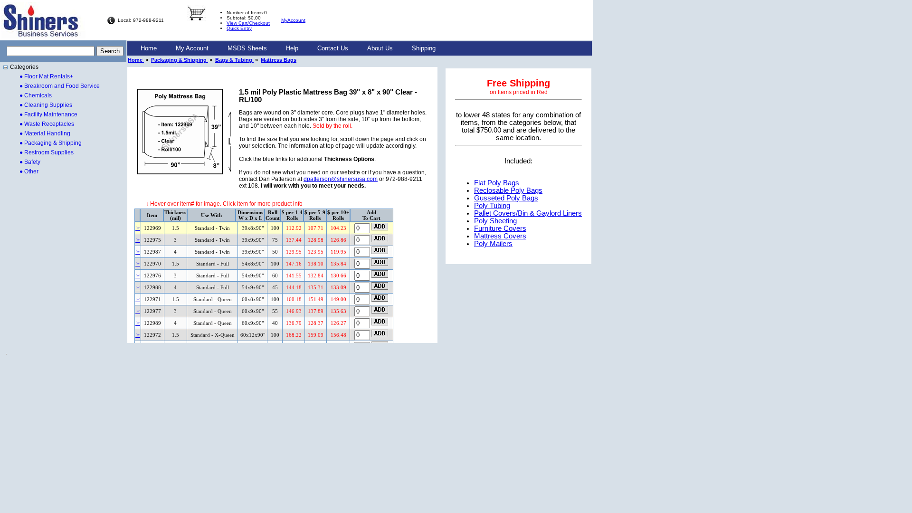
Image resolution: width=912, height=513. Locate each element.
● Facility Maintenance (48, 114)
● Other (28, 171)
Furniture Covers (500, 228)
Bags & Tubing (234, 60)
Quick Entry (239, 28)
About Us (380, 48)
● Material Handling (44, 133)
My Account (192, 48)
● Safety (29, 162)
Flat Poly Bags (496, 183)
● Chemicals (35, 95)
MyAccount (293, 20)
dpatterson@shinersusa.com (341, 179)
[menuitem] (148, 48)
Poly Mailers (493, 243)
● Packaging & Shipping (50, 143)
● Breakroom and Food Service (59, 86)
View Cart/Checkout (248, 23)
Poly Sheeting (495, 221)
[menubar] (288, 48)
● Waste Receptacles (46, 124)
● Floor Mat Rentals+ (46, 76)
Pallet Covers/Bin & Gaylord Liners (528, 213)
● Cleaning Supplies (45, 105)
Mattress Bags (278, 60)
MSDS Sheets (247, 48)
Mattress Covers (500, 236)
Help (292, 48)
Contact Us (332, 48)
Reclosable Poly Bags (508, 190)
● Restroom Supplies (46, 152)
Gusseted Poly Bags (506, 198)
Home (149, 48)
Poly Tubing (492, 205)
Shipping (424, 48)
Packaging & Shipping (179, 60)
